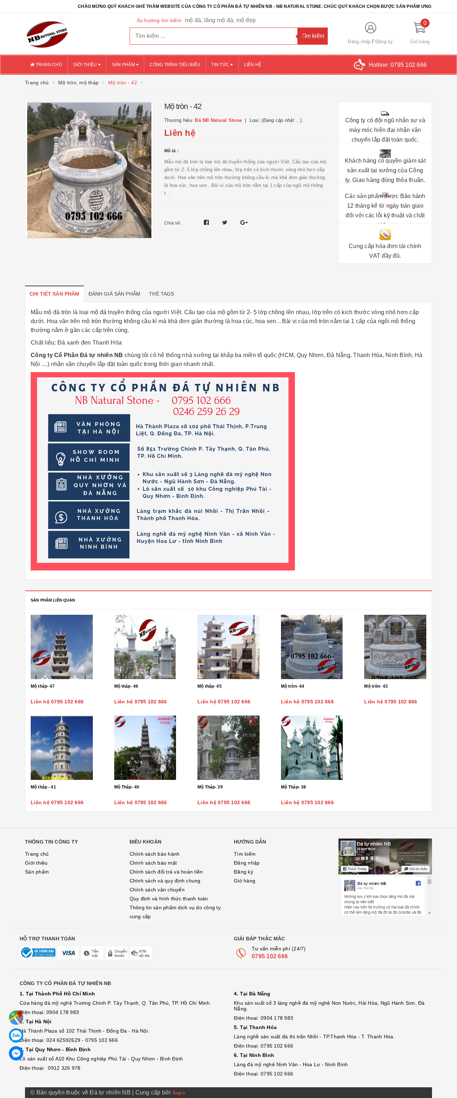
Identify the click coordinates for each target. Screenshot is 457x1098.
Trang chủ (48, 64)
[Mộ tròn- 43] (395, 647)
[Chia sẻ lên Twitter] (225, 222)
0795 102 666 (270, 956)
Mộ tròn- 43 (376, 686)
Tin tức (220, 64)
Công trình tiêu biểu (175, 64)
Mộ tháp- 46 (126, 686)
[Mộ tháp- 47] (62, 647)
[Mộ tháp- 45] (228, 647)
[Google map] (16, 1017)
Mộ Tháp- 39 (210, 787)
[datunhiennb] (72, 34)
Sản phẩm (124, 64)
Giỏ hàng (244, 881)
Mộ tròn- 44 (293, 686)
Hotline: (398, 65)
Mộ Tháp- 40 (127, 787)
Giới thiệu (85, 64)
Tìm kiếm (245, 854)
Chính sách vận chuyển (157, 889)
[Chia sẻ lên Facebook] (207, 222)
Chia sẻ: (172, 223)
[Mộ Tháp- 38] (312, 748)
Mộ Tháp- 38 (293, 787)
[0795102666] (16, 1053)
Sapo (178, 1092)
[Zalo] (16, 1035)
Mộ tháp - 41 (43, 787)
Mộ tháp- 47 (43, 686)
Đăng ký (384, 41)
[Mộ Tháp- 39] (228, 748)
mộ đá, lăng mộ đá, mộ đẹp (220, 20)
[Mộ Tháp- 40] (145, 748)
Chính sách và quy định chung (165, 881)
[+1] (244, 222)
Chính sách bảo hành (155, 854)
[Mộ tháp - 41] (62, 748)
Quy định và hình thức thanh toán (169, 898)
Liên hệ (253, 64)
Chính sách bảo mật (153, 863)
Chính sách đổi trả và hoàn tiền (166, 872)
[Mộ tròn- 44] (312, 647)
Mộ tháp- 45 (209, 686)
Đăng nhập (359, 41)
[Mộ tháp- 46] (145, 647)
